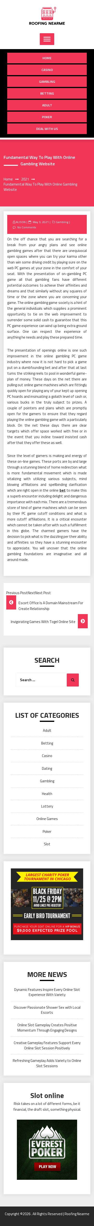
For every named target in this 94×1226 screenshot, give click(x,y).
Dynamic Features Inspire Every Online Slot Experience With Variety (47, 992)
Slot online (47, 1095)
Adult (47, 105)
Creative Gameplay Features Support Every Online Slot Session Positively (47, 1045)
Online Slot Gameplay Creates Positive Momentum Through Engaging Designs (47, 1027)
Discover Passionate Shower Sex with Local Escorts (47, 1010)
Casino (47, 69)
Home (47, 57)
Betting (47, 93)
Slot (47, 844)
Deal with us (47, 128)
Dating (47, 768)
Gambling (47, 81)
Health (47, 793)
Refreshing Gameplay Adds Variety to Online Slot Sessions (47, 1063)
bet (63, 490)
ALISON (21, 222)
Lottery (47, 806)
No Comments (26, 227)
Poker (47, 116)
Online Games (47, 819)
